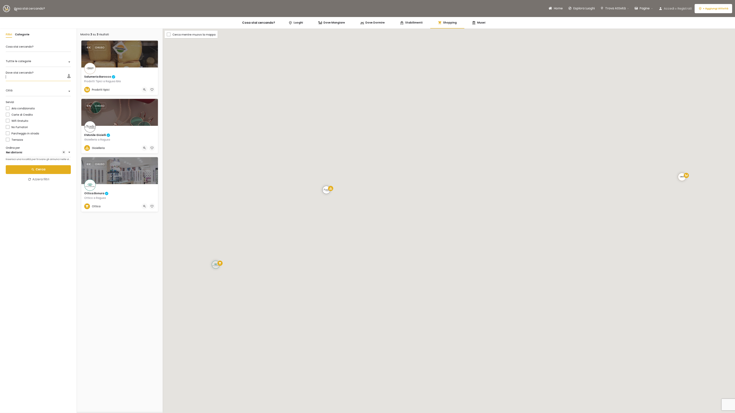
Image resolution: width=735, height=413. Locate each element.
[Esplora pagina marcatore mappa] (682, 177)
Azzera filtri (40, 179)
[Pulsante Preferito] (152, 90)
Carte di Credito (22, 115)
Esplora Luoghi (583, 8)
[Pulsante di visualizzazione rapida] (144, 90)
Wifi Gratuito (19, 121)
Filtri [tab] (9, 34)
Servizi (10, 102)
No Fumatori (19, 127)
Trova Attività (615, 8)
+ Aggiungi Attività (715, 8)
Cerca (40, 169)
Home (558, 8)
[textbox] (38, 62)
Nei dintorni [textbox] (14, 152)
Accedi (669, 8)
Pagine (644, 8)
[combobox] (38, 62)
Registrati (684, 8)
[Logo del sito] (7, 8)
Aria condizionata (23, 108)
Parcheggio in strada (25, 133)
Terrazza (17, 140)
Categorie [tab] (22, 34)
